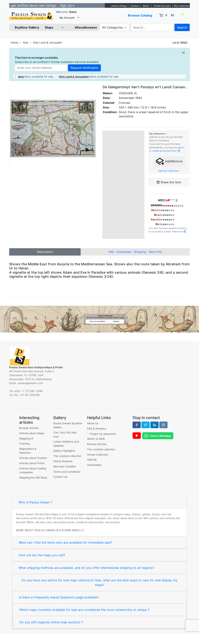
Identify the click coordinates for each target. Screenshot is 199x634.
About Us (93, 423)
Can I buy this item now (65, 434)
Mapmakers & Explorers (27, 450)
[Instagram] (163, 425)
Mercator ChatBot (64, 466)
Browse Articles (29, 428)
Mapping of (26, 438)
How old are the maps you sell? (42, 555)
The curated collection (67, 456)
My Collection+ (182, 5)
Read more (178, 231)
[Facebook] (137, 425)
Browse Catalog (140, 15)
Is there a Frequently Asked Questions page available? (59, 597)
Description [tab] (45, 252)
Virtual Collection (97, 454)
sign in (180, 147)
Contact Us (60, 476)
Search (182, 27)
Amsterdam (94, 464)
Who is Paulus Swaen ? (35, 502)
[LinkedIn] (154, 425)
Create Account (161, 5)
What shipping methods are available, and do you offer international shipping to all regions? (86, 568)
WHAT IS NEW (96, 438)
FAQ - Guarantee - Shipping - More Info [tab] (135, 252)
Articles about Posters (33, 457)
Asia (25, 42)
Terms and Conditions (66, 471)
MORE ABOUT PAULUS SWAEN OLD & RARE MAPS (48, 530)
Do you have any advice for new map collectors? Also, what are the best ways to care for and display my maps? (99, 582)
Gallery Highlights (64, 450)
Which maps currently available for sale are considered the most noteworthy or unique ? (84, 610)
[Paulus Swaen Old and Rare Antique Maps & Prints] (31, 15)
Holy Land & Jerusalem (47, 42)
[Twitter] (145, 425)
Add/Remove (173, 161)
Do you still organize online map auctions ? (51, 622)
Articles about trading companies (32, 470)
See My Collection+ (169, 170)
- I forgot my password (101, 433)
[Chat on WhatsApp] (157, 435)
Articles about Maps (31, 433)
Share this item (170, 182)
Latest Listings (119, 5)
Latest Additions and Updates (66, 443)
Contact (134, 5)
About (146, 5)
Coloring (24, 443)
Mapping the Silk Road (33, 477)
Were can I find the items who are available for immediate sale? (65, 542)
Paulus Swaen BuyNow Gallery (67, 425)
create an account (162, 150)
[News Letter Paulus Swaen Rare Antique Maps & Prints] (99, 319)
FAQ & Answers (62, 461)
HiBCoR (92, 459)
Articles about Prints (32, 463)
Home (14, 42)
